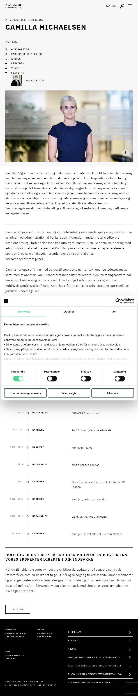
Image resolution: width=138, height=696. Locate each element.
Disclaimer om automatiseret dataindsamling (95, 674)
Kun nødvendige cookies (25, 392)
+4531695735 (20, 49)
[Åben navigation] (130, 5)
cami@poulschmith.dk (26, 54)
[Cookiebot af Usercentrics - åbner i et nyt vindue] (118, 301)
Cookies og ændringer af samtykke (89, 683)
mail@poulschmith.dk (20, 685)
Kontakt (73, 641)
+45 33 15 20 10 (47, 685)
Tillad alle (113, 392)
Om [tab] (114, 311)
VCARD (15, 68)
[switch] (52, 378)
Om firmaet (74, 632)
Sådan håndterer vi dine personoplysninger (94, 666)
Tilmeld (18, 609)
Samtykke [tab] (23, 311)
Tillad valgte (69, 392)
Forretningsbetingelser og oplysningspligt (94, 657)
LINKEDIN (17, 63)
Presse (72, 649)
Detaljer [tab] (69, 311)
